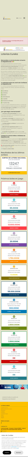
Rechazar (18, 452)
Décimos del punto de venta (6, 408)
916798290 (4, 431)
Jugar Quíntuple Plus (14, 278)
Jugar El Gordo (14, 228)
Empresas (3, 412)
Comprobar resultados (14, 172)
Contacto (3, 411)
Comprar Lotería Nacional (14, 311)
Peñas (2, 415)
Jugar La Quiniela (14, 194)
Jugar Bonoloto (14, 328)
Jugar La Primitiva (14, 344)
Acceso (19, 18)
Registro (2, 417)
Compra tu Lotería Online (8, 148)
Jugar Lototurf (14, 261)
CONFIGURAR (14, 446)
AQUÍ (17, 448)
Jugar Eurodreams (14, 244)
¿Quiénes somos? (4, 407)
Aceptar (7, 452)
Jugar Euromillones (14, 294)
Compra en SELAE (4, 413)
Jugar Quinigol (14, 211)
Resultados (3, 410)
